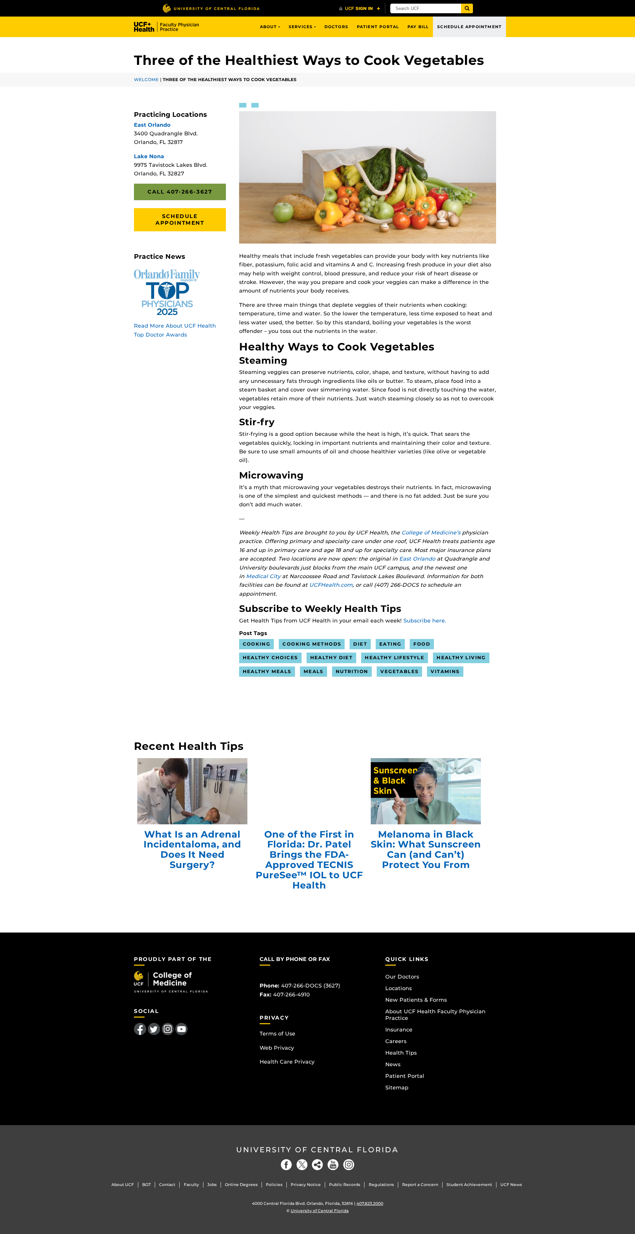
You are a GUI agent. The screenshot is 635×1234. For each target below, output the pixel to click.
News (393, 1064)
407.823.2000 (370, 1203)
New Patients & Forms (416, 1000)
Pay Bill (418, 26)
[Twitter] (302, 1164)
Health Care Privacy (287, 1062)
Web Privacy (277, 1048)
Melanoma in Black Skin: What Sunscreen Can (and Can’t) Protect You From (426, 791)
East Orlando (417, 559)
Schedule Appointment (469, 26)
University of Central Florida (317, 1149)
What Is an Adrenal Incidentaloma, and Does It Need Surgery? (192, 791)
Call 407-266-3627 (180, 192)
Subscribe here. (424, 620)
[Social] (317, 1164)
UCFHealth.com (331, 585)
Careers (395, 1041)
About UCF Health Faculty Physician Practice (435, 1014)
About (268, 26)
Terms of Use (277, 1033)
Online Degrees (241, 1184)
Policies (274, 1184)
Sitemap (396, 1087)
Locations (398, 988)
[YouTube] (333, 1164)
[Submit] (467, 8)
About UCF (122, 1184)
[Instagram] (348, 1164)
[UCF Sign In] (359, 8)
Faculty (191, 1184)
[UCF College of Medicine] (171, 981)
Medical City (263, 576)
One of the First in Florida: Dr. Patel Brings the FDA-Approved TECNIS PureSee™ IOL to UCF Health (309, 791)
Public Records (344, 1184)
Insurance (398, 1030)
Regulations (381, 1184)
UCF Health (171, 27)
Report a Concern (420, 1184)
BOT (146, 1184)
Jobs (212, 1184)
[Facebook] (286, 1164)
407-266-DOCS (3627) (310, 986)
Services (301, 26)
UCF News (511, 1184)
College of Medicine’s (431, 532)
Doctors (336, 26)
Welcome (146, 79)
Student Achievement (469, 1184)
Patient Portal (378, 26)
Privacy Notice (306, 1184)
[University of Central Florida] (211, 8)
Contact (167, 1184)
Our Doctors (402, 977)
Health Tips (401, 1053)
